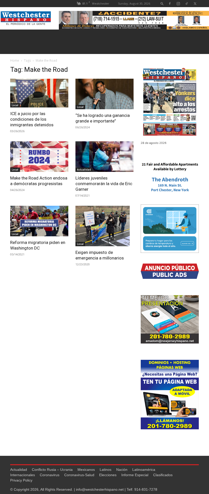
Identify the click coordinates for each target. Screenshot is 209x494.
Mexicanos (86, 470)
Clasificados (163, 475)
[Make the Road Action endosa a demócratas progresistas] (39, 156)
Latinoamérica (143, 470)
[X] (195, 3)
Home (14, 60)
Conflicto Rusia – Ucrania (52, 470)
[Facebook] (170, 3)
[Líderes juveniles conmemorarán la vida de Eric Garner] (104, 156)
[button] (162, 3)
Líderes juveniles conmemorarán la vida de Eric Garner (103, 183)
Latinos (105, 470)
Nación (121, 470)
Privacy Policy (21, 480)
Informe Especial (134, 475)
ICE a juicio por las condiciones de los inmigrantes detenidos (32, 119)
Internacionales (22, 475)
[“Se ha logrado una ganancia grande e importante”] (104, 94)
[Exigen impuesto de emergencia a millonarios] (104, 226)
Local (15, 105)
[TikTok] (186, 3)
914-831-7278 (145, 489)
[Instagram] (178, 3)
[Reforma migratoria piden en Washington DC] (39, 221)
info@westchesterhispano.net (100, 489)
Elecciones (107, 475)
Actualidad (84, 169)
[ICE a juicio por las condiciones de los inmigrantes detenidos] (39, 93)
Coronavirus (49, 475)
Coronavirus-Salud (79, 475)
